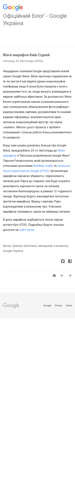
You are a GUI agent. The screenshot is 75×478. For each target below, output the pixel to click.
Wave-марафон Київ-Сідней (26, 55)
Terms (69, 305)
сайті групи (26, 230)
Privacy (59, 305)
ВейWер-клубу (43, 166)
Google (47, 305)
